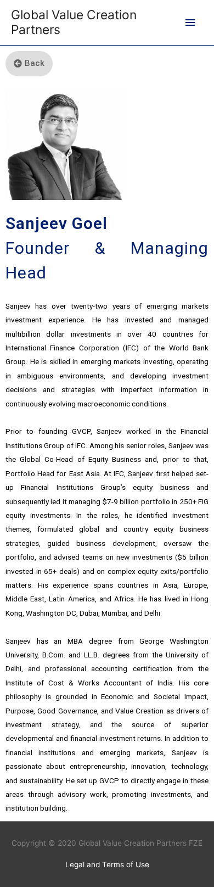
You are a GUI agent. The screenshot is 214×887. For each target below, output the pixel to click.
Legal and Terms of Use (107, 864)
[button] (29, 63)
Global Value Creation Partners (74, 22)
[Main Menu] (190, 22)
